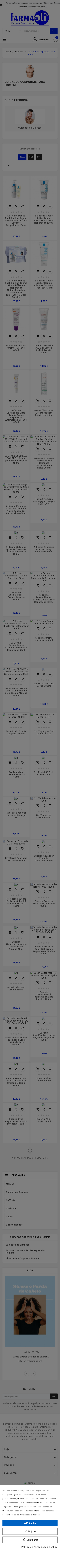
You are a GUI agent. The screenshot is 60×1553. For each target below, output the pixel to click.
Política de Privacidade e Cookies (39, 1547)
